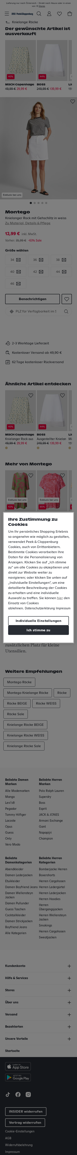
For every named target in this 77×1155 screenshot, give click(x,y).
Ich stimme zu (38, 630)
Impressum (63, 608)
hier (60, 598)
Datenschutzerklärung (40, 608)
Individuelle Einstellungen (38, 621)
